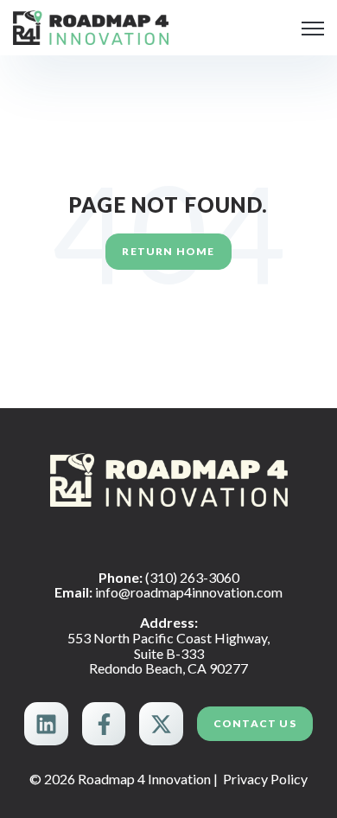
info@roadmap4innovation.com (189, 592)
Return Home (168, 251)
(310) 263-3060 (192, 577)
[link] (90, 25)
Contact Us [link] (254, 723)
